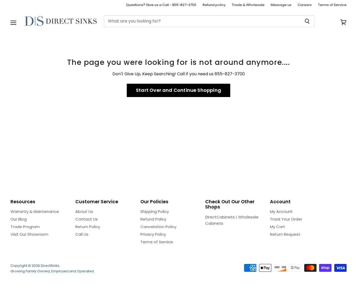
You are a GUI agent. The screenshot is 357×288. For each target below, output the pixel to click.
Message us (281, 5)
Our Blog (18, 219)
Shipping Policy (154, 211)
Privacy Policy (153, 234)
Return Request (285, 234)
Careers (305, 5)
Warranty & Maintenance (34, 211)
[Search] (307, 21)
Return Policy (87, 226)
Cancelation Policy (158, 226)
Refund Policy (153, 219)
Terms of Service (332, 5)
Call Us (81, 234)
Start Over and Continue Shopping (178, 90)
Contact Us (86, 219)
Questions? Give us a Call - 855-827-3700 (161, 5)
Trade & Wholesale (248, 5)
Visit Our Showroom (29, 234)
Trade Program (25, 226)
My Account (281, 211)
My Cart (277, 226)
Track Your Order (286, 219)
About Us (84, 211)
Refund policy (214, 5)
